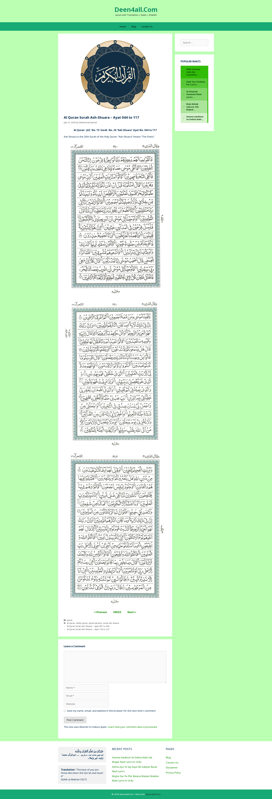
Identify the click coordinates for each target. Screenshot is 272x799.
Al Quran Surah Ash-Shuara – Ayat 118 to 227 (88, 629)
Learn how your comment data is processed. (132, 726)
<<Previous (101, 612)
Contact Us (147, 26)
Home (123, 26)
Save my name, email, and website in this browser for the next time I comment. (111, 710)
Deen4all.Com (136, 9)
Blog (133, 26)
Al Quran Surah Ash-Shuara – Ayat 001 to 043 (88, 626)
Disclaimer (172, 767)
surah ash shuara (111, 623)
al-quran (71, 623)
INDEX (117, 612)
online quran (82, 623)
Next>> (131, 612)
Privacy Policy (173, 772)
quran (69, 620)
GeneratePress (153, 794)
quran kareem (95, 623)
